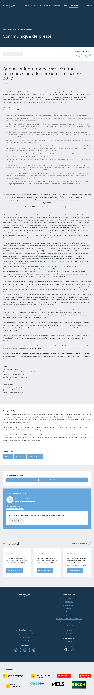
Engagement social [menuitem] (45, 5)
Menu (87, 5)
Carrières (69, 612)
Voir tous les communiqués (79, 543)
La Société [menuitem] (26, 5)
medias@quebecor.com (15, 508)
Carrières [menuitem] (64, 5)
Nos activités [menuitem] (34, 5)
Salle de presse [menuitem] (73, 5)
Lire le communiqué (14, 570)
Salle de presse (69, 615)
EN (84, 5)
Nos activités (69, 601)
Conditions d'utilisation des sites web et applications (69, 622)
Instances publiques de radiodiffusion (25, 634)
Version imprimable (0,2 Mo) (48, 480)
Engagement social (69, 605)
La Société (69, 598)
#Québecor (8, 456)
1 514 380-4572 (14, 506)
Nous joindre (69, 625)
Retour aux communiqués (13, 54)
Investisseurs (69, 608)
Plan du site (69, 641)
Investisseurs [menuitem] (56, 5)
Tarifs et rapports (25, 637)
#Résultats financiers (35, 456)
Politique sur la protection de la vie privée (69, 618)
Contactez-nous (16, 520)
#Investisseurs (20, 456)
